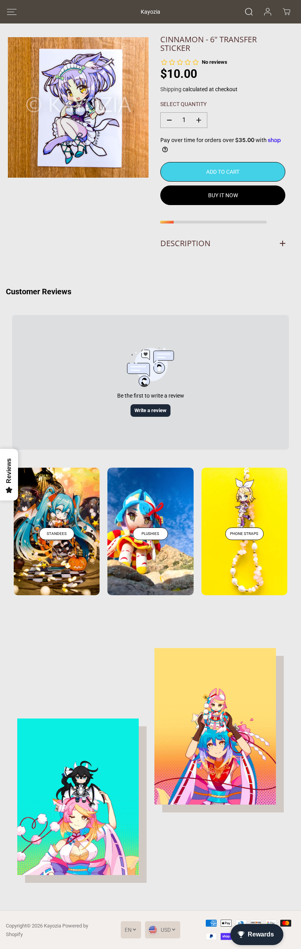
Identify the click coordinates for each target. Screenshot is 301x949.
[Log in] (267, 11)
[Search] (248, 11)
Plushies (150, 533)
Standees (57, 533)
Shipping (170, 89)
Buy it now (223, 195)
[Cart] (286, 11)
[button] (11, 12)
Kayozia (52, 926)
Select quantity (183, 104)
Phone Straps (244, 533)
